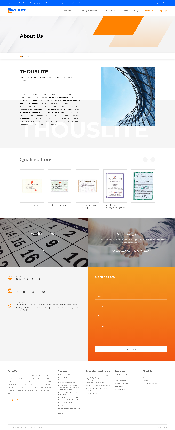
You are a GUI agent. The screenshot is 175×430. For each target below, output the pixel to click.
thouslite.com (23, 427)
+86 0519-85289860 (121, 251)
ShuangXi (164, 427)
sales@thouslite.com (30, 291)
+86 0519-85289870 (142, 251)
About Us (12, 371)
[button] (145, 159)
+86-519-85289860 (28, 279)
